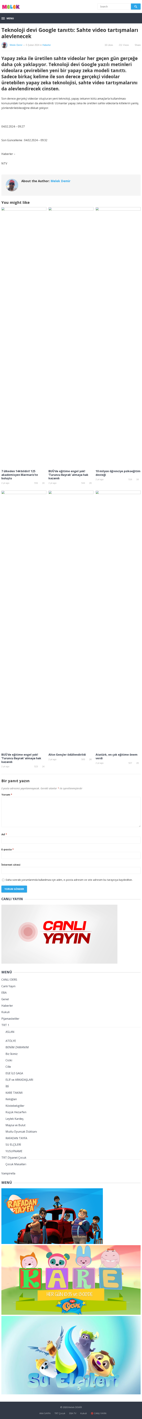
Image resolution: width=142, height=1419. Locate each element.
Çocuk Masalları (16, 1164)
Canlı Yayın (8, 986)
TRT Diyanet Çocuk (13, 1157)
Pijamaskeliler (10, 1019)
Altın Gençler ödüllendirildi (67, 755)
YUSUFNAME (14, 1151)
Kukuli (5, 1012)
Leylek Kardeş (15, 1119)
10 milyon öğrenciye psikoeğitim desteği (118, 473)
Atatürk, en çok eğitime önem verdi (116, 756)
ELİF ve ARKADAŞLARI (19, 1080)
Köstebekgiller (15, 1106)
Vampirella (8, 1173)
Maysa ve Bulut (15, 1125)
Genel (5, 999)
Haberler (46, 45)
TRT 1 (5, 1025)
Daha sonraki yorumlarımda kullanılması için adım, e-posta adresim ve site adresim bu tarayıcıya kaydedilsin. (69, 879)
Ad (4, 834)
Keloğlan (11, 1099)
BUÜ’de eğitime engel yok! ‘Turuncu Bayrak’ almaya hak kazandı (68, 474)
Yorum (6, 794)
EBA (4, 993)
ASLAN (10, 1032)
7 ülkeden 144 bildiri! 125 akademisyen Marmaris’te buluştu (19, 474)
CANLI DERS (9, 980)
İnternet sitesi (10, 864)
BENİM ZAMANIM (17, 1047)
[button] (7, 18)
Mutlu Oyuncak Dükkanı (21, 1131)
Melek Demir (16, 45)
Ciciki (9, 1060)
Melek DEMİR (75, 1407)
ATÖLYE (11, 1041)
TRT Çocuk (60, 1413)
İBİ (7, 1086)
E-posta (7, 849)
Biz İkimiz (12, 1054)
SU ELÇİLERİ (13, 1144)
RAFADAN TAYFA (16, 1138)
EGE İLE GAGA (14, 1073)
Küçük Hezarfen (16, 1112)
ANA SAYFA (45, 1413)
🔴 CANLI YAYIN (98, 1413)
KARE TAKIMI (14, 1093)
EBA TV (72, 1413)
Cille (8, 1067)
